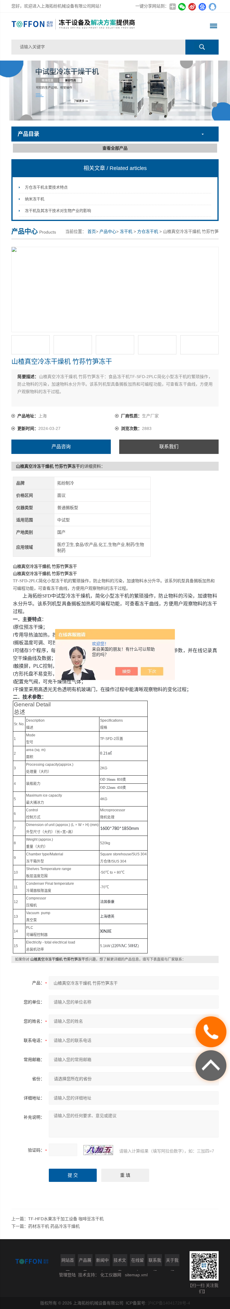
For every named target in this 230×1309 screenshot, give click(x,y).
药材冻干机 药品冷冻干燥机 (54, 1226)
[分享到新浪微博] (192, 6)
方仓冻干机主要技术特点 (46, 187)
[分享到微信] (182, 6)
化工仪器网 (110, 1274)
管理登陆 (67, 1274)
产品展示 (85, 1262)
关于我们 (172, 1262)
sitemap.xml (136, 1274)
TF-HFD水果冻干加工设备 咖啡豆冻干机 (66, 1218)
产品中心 (107, 231)
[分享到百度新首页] (202, 6)
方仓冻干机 (147, 231)
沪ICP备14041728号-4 (169, 1303)
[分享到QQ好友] (212, 6)
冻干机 (126, 231)
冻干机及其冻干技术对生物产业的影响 (58, 210)
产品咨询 (61, 446)
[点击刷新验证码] (98, 1150)
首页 (91, 231)
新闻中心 (102, 1262)
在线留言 (137, 1262)
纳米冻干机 (34, 199)
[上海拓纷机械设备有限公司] (73, 26)
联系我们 (168, 446)
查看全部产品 (115, 148)
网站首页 (67, 1262)
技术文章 (120, 1262)
